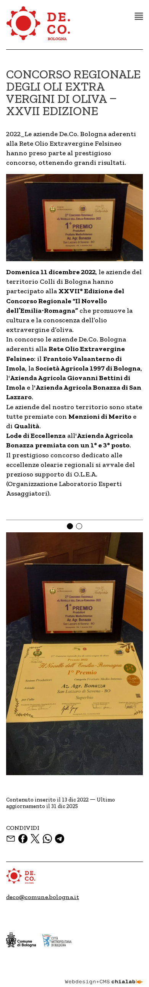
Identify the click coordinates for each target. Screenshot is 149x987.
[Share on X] (35, 838)
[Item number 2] (79, 526)
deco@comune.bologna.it (42, 897)
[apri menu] (139, 16)
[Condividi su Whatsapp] (47, 838)
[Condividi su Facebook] (23, 838)
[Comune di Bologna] (21, 939)
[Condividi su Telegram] (59, 838)
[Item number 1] (70, 526)
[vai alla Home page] (38, 27)
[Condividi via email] (10, 838)
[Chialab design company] (104, 976)
